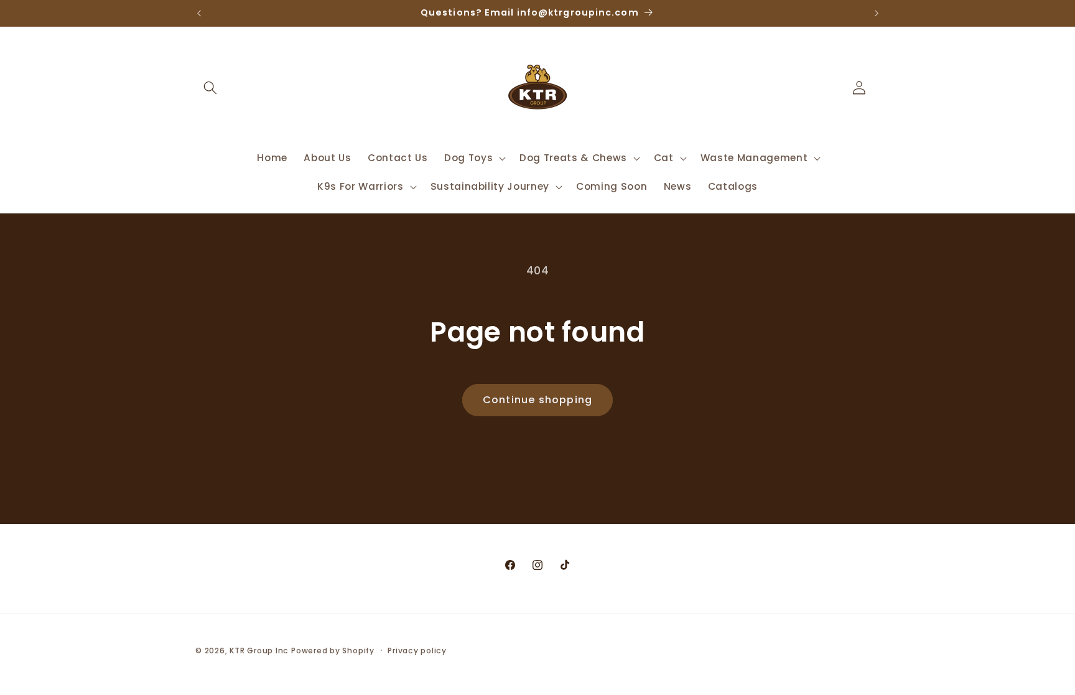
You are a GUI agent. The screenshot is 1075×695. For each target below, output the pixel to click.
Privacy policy (417, 650)
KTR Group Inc (259, 650)
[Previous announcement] (199, 13)
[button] (210, 88)
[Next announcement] (876, 13)
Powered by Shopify (333, 650)
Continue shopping (537, 400)
